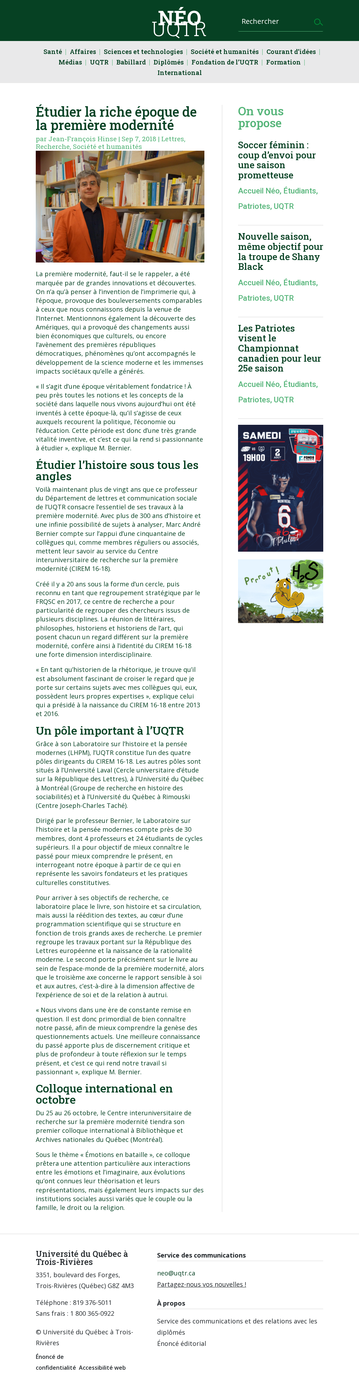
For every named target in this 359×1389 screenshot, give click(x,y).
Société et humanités (225, 52)
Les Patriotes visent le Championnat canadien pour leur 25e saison (279, 348)
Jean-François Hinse (82, 138)
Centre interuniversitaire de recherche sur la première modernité (107, 560)
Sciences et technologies (143, 52)
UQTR (99, 63)
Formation (283, 63)
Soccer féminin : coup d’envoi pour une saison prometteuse (277, 160)
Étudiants (299, 190)
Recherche (53, 146)
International (179, 73)
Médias (70, 63)
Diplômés (169, 63)
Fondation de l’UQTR (224, 63)
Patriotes (254, 206)
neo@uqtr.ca (176, 1273)
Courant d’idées (291, 52)
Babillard (131, 63)
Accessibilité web (102, 1367)
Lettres (172, 138)
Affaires (83, 52)
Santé (52, 52)
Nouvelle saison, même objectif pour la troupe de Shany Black (280, 251)
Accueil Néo (259, 190)
